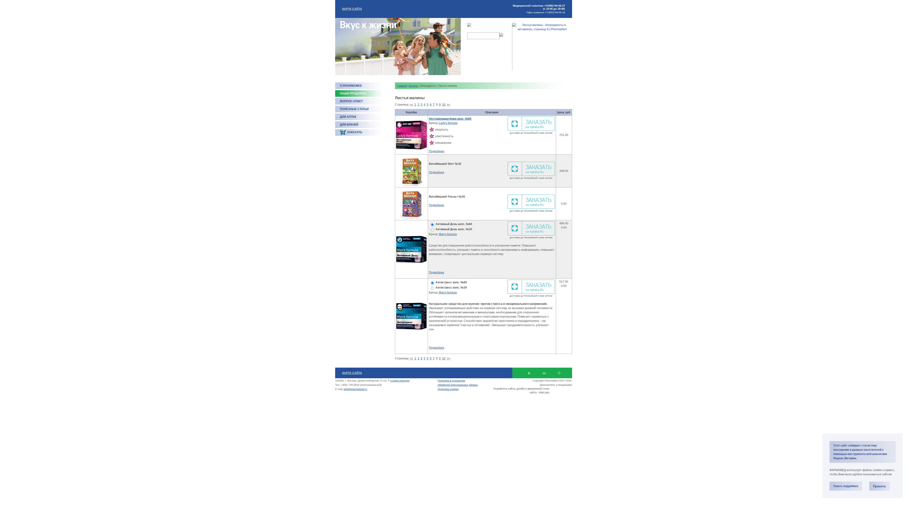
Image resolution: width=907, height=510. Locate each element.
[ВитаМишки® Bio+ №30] (411, 171)
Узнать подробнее (845, 486)
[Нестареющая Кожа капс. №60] (411, 135)
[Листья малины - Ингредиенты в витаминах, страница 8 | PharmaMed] (542, 29)
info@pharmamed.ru (355, 389)
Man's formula (448, 234)
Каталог (413, 85)
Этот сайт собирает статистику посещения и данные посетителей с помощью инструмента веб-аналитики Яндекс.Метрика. (860, 452)
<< (411, 104)
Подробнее (436, 151)
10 (443, 104)
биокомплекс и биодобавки (556, 384)
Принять (879, 486)
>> (448, 104)
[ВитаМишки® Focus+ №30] (411, 203)
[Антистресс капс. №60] (411, 316)
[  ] (529, 373)
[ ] (544, 373)
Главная (402, 85)
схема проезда (400, 380)
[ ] (559, 373)
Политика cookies (448, 389)
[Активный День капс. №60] (411, 249)
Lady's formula (448, 123)
